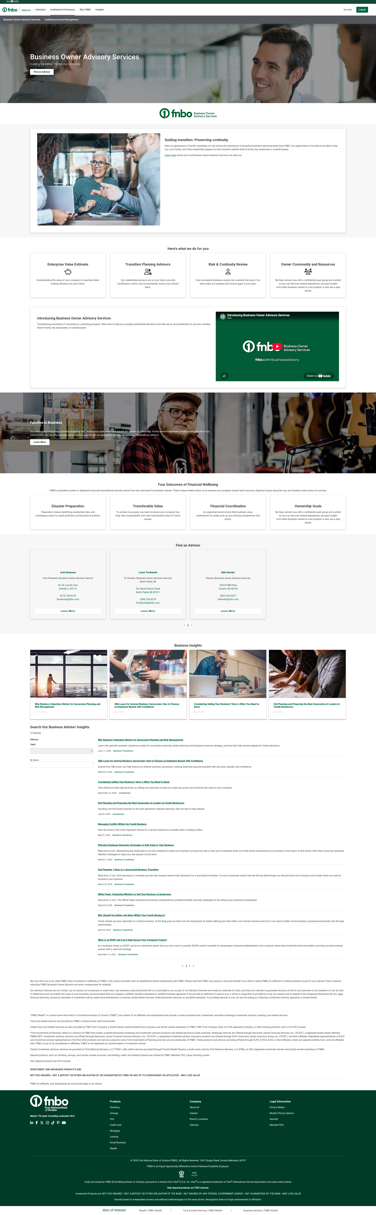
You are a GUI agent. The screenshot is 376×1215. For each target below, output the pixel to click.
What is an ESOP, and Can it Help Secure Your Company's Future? (132, 940)
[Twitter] (42, 1123)
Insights (99, 9)
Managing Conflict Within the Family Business (122, 824)
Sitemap (194, 1125)
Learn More (68, 611)
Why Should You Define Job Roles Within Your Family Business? (131, 915)
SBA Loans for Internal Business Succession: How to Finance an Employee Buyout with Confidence (150, 761)
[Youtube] (64, 1123)
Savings (114, 1113)
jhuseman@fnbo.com (68, 599)
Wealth (113, 1148)
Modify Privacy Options (282, 1113)
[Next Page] (191, 625)
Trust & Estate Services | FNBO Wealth (202, 1210)
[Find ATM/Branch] (324, 9)
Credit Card (115, 1125)
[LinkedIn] (31, 1123)
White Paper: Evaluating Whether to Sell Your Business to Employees (134, 894)
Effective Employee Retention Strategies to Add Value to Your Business (136, 845)
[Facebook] (37, 1123)
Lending (114, 1136)
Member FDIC (277, 1125)
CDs (112, 1119)
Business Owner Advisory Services (22, 19)
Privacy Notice (277, 1107)
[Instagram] (47, 1123)
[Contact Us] (332, 9)
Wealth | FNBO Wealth (150, 1210)
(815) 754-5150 (68, 595)
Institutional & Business (62, 9)
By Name (34, 760)
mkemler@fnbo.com (228, 599)
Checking (114, 1107)
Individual (40, 9)
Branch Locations (199, 1119)
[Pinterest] (58, 1123)
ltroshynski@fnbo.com (148, 602)
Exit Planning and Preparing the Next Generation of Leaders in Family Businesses (141, 803)
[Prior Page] (184, 625)
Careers (194, 1113)
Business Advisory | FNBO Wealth (260, 1210)
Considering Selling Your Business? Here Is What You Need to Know (134, 782)
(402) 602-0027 (228, 595)
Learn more (170, 155)
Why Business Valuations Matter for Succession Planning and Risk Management (140, 740)
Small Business (118, 1142)
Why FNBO (85, 9)
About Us (194, 1107)
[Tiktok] (52, 1123)
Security (348, 9)
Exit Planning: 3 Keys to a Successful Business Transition (128, 869)
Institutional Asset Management (62, 19)
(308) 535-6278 (148, 599)
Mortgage (115, 1130)
